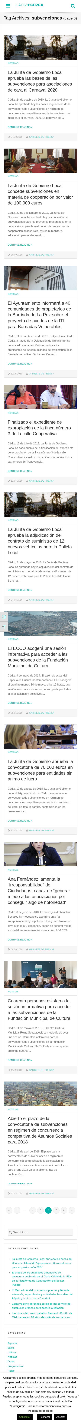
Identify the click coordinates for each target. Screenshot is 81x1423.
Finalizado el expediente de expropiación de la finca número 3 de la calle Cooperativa (39, 427)
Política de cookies (40, 1410)
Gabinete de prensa (41, 137)
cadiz (11, 1347)
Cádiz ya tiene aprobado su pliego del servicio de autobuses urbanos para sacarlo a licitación (41, 1305)
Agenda (12, 1343)
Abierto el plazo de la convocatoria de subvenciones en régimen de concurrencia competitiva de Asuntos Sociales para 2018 (40, 1130)
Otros (11, 1361)
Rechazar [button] (45, 1416)
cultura (12, 1352)
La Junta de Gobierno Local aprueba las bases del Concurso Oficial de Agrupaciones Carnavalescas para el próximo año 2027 (42, 1263)
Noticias (13, 63)
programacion (16, 1366)
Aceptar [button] (60, 1416)
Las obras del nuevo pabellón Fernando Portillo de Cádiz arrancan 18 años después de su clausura (42, 1315)
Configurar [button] (24, 1416)
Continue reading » (20, 127)
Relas (11, 1370)
